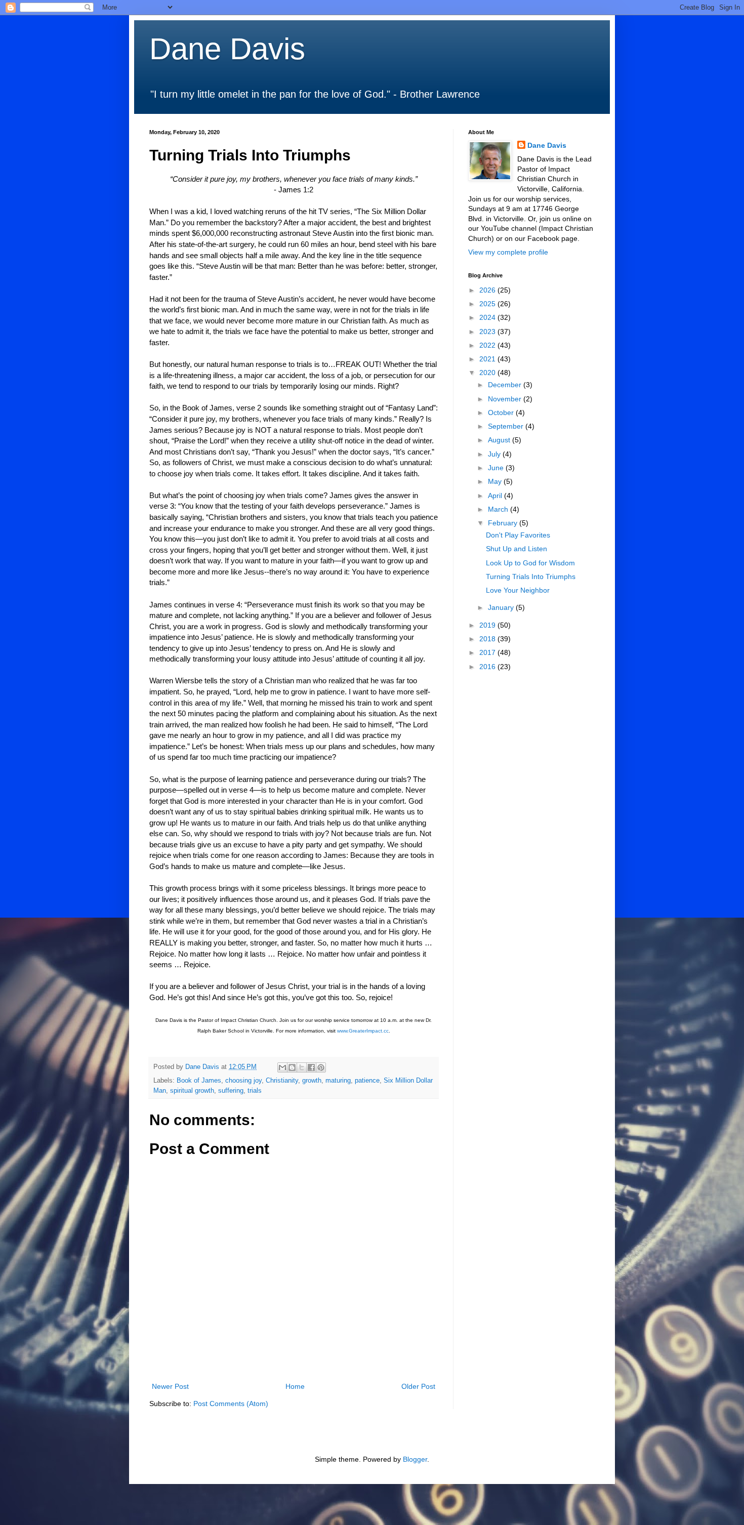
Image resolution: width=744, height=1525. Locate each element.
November (505, 399)
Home (295, 1386)
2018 (488, 639)
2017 (488, 652)
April (496, 495)
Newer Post (170, 1386)
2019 (488, 625)
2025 (488, 304)
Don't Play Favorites (518, 535)
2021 (488, 359)
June (497, 468)
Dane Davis (227, 49)
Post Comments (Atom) (230, 1403)
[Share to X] (302, 1067)
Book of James (199, 1080)
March (499, 509)
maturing (338, 1080)
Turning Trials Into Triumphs (530, 576)
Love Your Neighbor (518, 590)
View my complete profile (508, 252)
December (505, 385)
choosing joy (243, 1080)
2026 (488, 290)
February (503, 523)
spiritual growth (192, 1090)
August (500, 440)
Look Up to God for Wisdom (530, 563)
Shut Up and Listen (516, 549)
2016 (488, 667)
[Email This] (282, 1067)
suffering (230, 1090)
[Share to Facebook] (311, 1067)
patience (367, 1080)
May (496, 481)
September (506, 426)
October (502, 412)
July (495, 454)
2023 (488, 331)
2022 (488, 345)
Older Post (418, 1386)
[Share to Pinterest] (321, 1067)
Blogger (415, 1459)
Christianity (282, 1080)
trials (254, 1090)
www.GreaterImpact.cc (363, 1031)
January (502, 607)
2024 (488, 317)
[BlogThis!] (292, 1067)
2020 (488, 372)
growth (311, 1080)
